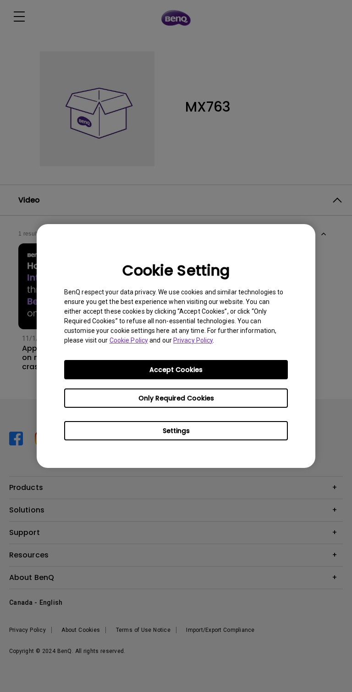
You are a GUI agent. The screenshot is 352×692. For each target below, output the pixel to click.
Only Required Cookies (176, 398)
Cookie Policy (129, 340)
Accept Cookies (176, 369)
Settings (176, 430)
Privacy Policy (193, 340)
